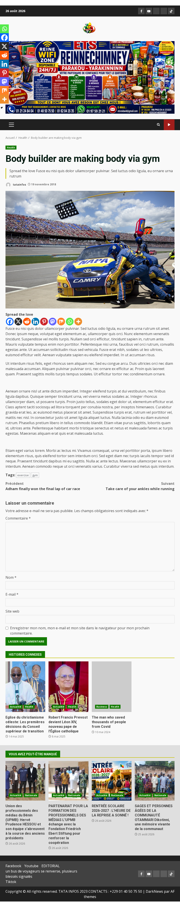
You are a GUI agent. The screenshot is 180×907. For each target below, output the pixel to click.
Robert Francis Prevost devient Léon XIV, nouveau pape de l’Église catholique (68, 686)
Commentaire (18, 518)
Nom (10, 577)
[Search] (158, 124)
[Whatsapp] (70, 321)
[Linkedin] (35, 321)
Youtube (31, 865)
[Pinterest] (44, 321)
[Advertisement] (90, 77)
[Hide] (2, 107)
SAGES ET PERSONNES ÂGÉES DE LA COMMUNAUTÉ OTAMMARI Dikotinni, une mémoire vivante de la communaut (155, 781)
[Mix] (61, 321)
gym (35, 475)
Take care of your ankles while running (140, 486)
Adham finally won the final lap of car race (42, 486)
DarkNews (154, 891)
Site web (12, 611)
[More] (78, 321)
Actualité (15, 706)
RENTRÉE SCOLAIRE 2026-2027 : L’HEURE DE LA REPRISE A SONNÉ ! (111, 781)
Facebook (13, 865)
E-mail (11, 594)
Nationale (31, 795)
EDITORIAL (50, 865)
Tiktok (10, 881)
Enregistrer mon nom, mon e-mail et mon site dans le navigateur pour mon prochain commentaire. (79, 631)
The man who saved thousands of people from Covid (111, 686)
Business (101, 706)
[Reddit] (27, 321)
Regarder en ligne (169, 124)
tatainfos (19, 184)
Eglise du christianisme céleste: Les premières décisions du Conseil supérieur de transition (25, 686)
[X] (18, 321)
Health (11, 147)
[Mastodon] (52, 321)
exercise (23, 475)
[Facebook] (10, 321)
